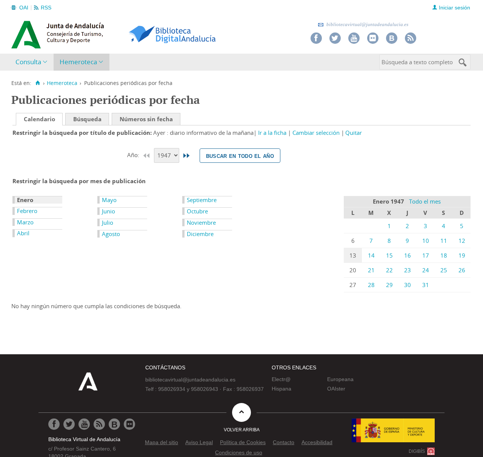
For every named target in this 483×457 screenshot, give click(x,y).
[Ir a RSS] (410, 38)
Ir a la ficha (272, 132)
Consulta (28, 61)
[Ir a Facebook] (316, 38)
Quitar (353, 132)
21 (371, 270)
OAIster (336, 389)
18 (443, 255)
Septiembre (202, 200)
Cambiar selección (316, 132)
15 (389, 255)
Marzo (25, 222)
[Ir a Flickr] (372, 38)
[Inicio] (37, 83)
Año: (134, 155)
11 (443, 240)
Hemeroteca (78, 61)
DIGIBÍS (417, 451)
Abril (23, 233)
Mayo (109, 200)
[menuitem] (33, 62)
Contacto (283, 442)
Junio (108, 211)
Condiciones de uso (238, 452)
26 (461, 270)
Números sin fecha (146, 119)
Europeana (340, 379)
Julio (107, 222)
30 (407, 285)
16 (407, 255)
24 (425, 270)
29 (389, 285)
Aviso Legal (199, 442)
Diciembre (200, 234)
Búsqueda (87, 119)
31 (425, 285)
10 (425, 240)
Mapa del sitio (161, 442)
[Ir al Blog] (391, 38)
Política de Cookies (243, 442)
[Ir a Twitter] (335, 38)
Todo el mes (425, 201)
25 (443, 270)
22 (389, 270)
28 (371, 285)
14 (371, 255)
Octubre (197, 211)
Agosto (111, 234)
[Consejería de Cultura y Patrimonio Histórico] (87, 33)
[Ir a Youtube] (354, 38)
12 (461, 240)
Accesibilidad (316, 442)
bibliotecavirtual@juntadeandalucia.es (366, 24)
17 (425, 255)
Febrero (27, 211)
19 (461, 255)
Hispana (281, 389)
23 (407, 270)
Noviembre (201, 222)
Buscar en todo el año (240, 155)
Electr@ (281, 379)
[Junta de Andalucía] (28, 32)
